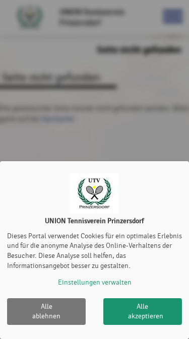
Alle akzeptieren (145, 311)
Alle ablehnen (46, 311)
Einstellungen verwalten (95, 282)
